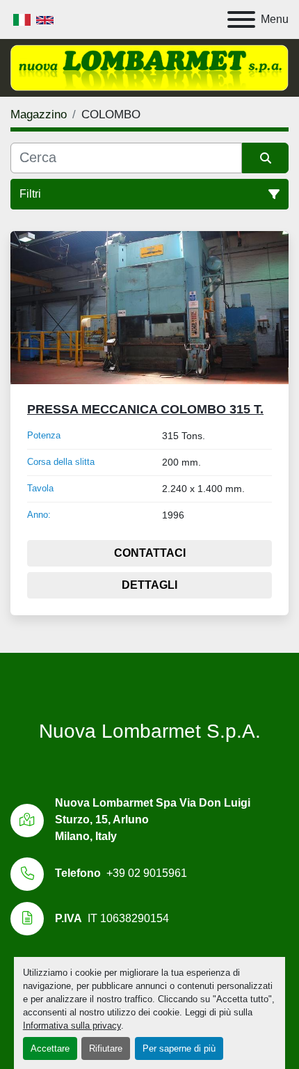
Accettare (50, 1048)
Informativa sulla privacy (72, 1025)
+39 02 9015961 (146, 873)
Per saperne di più (179, 1048)
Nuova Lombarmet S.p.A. (150, 731)
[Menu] (241, 19)
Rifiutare (105, 1048)
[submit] (265, 158)
